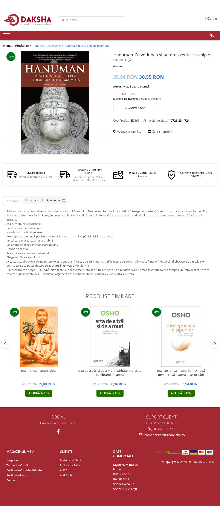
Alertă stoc (136, 108)
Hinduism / (23, 46)
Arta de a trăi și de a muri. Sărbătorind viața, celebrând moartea (110, 372)
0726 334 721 (164, 429)
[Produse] (7, 36)
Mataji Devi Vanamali (136, 86)
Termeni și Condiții (18, 465)
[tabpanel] (55, 102)
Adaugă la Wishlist (128, 131)
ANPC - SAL (67, 475)
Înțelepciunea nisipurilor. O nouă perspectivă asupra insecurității (181, 372)
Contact (11, 480)
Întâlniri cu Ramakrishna (39, 371)
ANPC (63, 470)
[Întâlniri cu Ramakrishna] (39, 337)
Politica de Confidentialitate (24, 470)
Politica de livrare (17, 475)
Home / (8, 46)
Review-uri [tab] (56, 200)
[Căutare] (121, 19)
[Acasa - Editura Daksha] (27, 20)
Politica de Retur (70, 465)
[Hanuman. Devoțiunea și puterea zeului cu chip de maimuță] (55, 102)
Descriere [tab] (12, 201)
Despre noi (13, 460)
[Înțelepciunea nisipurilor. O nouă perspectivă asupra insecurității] (181, 337)
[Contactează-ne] (212, 35)
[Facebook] (58, 431)
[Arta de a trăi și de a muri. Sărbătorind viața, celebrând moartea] (110, 337)
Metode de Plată (70, 460)
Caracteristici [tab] (34, 200)
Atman (117, 66)
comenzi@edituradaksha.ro (164, 435)
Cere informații (161, 131)
